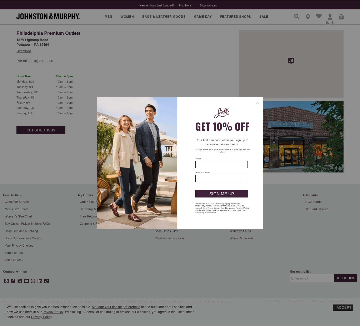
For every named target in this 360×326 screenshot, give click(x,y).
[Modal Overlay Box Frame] (180, 163)
